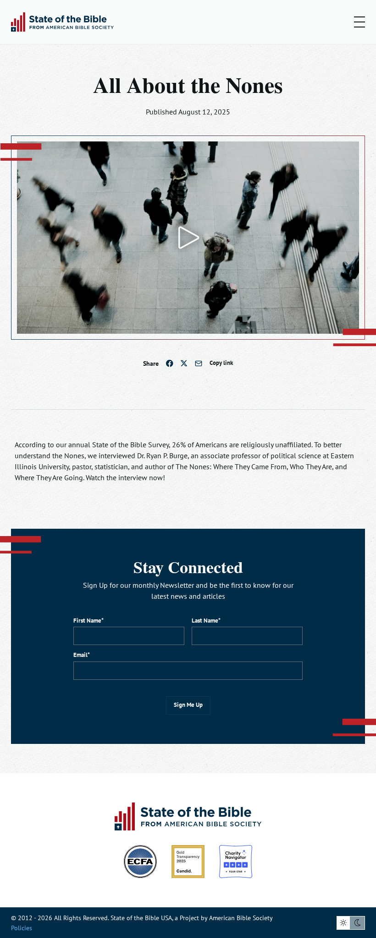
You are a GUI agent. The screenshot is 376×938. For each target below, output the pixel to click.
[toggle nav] (359, 22)
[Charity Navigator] (235, 861)
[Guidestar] (188, 861)
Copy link (221, 363)
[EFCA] (140, 861)
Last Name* (206, 620)
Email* (81, 655)
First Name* (88, 620)
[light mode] (343, 922)
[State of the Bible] (62, 22)
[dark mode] (358, 922)
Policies (21, 927)
